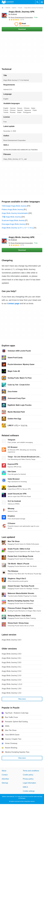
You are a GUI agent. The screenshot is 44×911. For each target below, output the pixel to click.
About (4, 771)
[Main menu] (42, 2)
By (21, 17)
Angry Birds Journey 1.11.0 (12, 684)
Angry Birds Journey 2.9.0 (11, 654)
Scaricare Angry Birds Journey (13, 220)
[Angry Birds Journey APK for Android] (4, 15)
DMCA (25, 787)
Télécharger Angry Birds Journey (14, 206)
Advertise (5, 779)
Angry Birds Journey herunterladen (15, 213)
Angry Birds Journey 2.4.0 (11, 675)
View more (22, 699)
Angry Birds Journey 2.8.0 (11, 662)
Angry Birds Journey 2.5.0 (11, 671)
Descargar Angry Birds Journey (13, 224)
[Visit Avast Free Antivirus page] (22, 24)
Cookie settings (29, 791)
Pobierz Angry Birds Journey (12, 209)
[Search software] (37, 2)
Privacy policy (28, 779)
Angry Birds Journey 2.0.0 (11, 680)
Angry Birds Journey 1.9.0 (11, 688)
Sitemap (5, 783)
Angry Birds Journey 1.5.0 (11, 693)
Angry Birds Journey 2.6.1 (11, 667)
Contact (5, 775)
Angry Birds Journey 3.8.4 (11, 640)
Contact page (13, 303)
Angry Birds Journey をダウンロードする (17, 228)
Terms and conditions (31, 771)
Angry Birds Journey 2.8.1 (11, 658)
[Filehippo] (8, 2)
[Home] (2, 8)
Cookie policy (28, 775)
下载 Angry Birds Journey (11, 217)
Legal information (29, 783)
